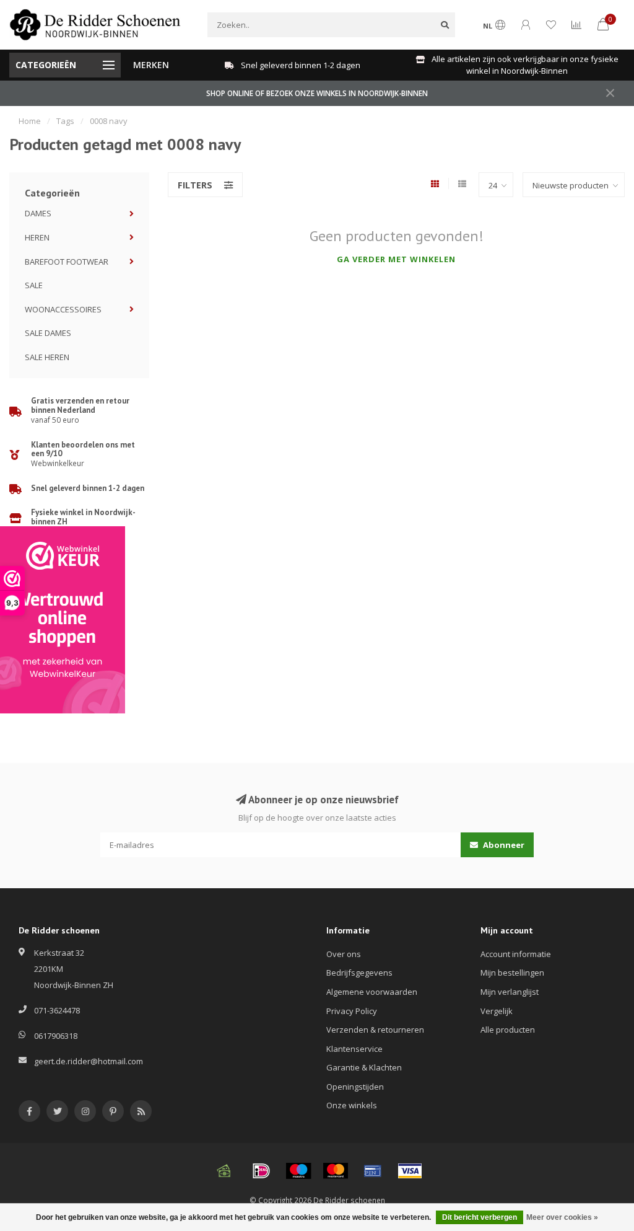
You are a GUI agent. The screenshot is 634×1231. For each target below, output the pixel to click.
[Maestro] (298, 1171)
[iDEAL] (261, 1171)
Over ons (343, 954)
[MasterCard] (335, 1171)
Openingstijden (355, 1086)
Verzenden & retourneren (375, 1029)
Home (30, 120)
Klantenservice (354, 1048)
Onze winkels (351, 1105)
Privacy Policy (351, 1011)
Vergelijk (496, 1011)
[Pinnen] (372, 1171)
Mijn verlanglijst (509, 991)
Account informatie (515, 954)
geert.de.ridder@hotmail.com (88, 1061)
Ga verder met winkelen (396, 259)
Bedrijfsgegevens (359, 972)
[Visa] (409, 1171)
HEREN (37, 237)
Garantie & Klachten (364, 1067)
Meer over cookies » (562, 1217)
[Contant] (224, 1171)
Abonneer (502, 844)
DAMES (38, 213)
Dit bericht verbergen (479, 1217)
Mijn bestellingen (512, 972)
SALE (34, 285)
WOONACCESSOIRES (63, 309)
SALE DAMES (48, 332)
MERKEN (151, 65)
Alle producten (507, 1029)
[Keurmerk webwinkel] (62, 619)
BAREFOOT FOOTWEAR (66, 261)
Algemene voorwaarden (371, 991)
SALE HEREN (47, 357)
